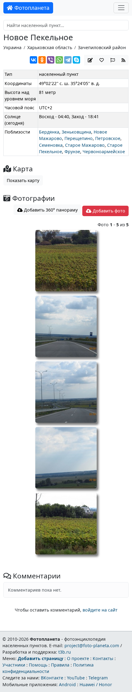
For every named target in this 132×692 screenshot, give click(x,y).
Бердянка (49, 132)
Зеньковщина (76, 132)
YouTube (76, 678)
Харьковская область (49, 47)
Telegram (98, 678)
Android (67, 684)
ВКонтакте (52, 678)
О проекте (78, 658)
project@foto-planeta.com (91, 645)
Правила (60, 665)
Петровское (107, 138)
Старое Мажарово (85, 145)
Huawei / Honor (96, 684)
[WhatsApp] (59, 60)
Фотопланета (31, 7)
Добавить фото (108, 211)
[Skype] (76, 60)
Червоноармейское (104, 151)
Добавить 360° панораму (50, 210)
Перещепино (78, 138)
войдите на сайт (100, 610)
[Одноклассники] (42, 60)
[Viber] (50, 60)
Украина (12, 47)
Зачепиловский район (102, 47)
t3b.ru (64, 652)
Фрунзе (72, 151)
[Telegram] (68, 60)
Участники (13, 665)
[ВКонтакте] (33, 60)
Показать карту (23, 180)
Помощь (38, 665)
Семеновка (51, 145)
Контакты (103, 658)
